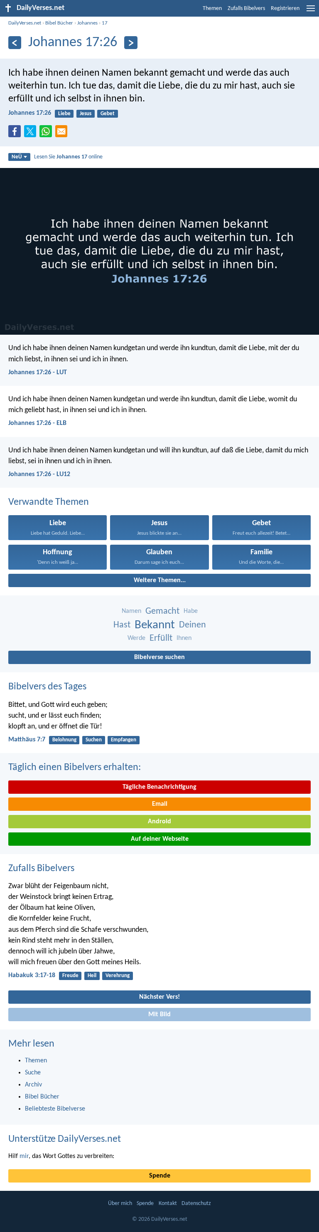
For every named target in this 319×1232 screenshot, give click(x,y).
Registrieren (285, 8)
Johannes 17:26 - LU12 (39, 474)
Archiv (33, 1084)
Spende (159, 1176)
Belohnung (64, 740)
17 (105, 23)
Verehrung (118, 975)
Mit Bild (159, 1014)
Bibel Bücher (59, 23)
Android (159, 821)
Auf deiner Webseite (160, 839)
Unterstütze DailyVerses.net (64, 1139)
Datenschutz (196, 1203)
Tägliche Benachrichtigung (159, 787)
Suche (33, 1072)
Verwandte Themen (48, 502)
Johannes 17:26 (29, 113)
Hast (121, 625)
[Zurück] (14, 42)
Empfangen (123, 740)
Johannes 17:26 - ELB (37, 423)
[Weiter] (130, 42)
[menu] (310, 11)
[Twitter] (32, 134)
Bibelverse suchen (159, 657)
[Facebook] (16, 134)
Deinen (192, 625)
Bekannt (155, 625)
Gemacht (162, 611)
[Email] (63, 134)
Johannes (87, 23)
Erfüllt (161, 638)
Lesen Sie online (68, 157)
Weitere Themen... (160, 580)
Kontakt (168, 1203)
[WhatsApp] (47, 131)
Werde (136, 638)
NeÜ (17, 157)
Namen (131, 611)
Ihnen (184, 638)
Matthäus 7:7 (26, 739)
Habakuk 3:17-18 (31, 975)
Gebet (108, 113)
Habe (191, 611)
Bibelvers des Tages (47, 687)
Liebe (64, 113)
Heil (92, 975)
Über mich (120, 1203)
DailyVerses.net (24, 23)
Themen (212, 8)
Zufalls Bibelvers (246, 8)
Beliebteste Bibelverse (55, 1109)
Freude (70, 975)
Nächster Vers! (159, 997)
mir (24, 1156)
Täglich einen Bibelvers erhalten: (74, 768)
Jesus (85, 113)
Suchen (94, 740)
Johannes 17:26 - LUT (37, 372)
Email (159, 804)
